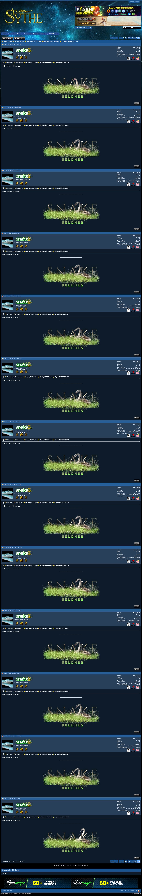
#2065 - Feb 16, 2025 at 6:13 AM (12, 296)
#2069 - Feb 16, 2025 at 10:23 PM (12, 547)
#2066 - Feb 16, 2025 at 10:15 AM (12, 359)
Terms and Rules (136, 893)
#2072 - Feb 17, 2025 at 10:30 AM (12, 736)
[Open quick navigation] (139, 33)
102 (133, 38)
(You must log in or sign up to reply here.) (13, 861)
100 (126, 38)
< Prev (112, 38)
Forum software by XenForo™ (16, 893)
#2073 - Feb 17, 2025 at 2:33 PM (12, 799)
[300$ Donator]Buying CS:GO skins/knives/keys (70, 865)
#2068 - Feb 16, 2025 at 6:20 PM (12, 484)
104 (139, 38)
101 (129, 38)
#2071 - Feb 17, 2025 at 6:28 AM (12, 673)
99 (123, 38)
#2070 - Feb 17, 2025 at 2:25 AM (12, 610)
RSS (138, 891)
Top (136, 890)
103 (136, 38)
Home (132, 890)
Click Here (137, 53)
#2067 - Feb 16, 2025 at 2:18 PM (12, 421)
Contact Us (123, 890)
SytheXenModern (7, 890)
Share (137, 103)
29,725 (138, 48)
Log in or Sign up (134, 1)
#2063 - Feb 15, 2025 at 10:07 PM (12, 170)
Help (128, 890)
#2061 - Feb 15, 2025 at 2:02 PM (12, 44)
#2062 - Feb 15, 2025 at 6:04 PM (12, 107)
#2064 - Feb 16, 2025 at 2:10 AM (12, 233)
